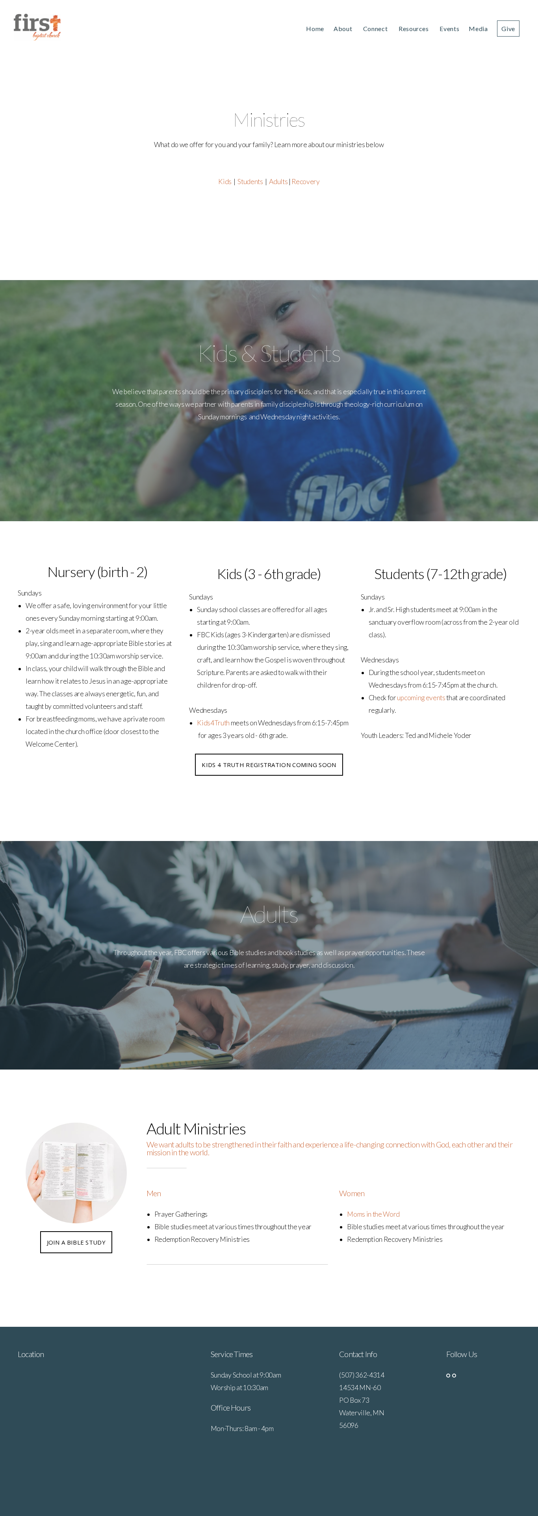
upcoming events (421, 697)
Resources (414, 28)
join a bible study (76, 1242)
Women (351, 1193)
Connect (376, 28)
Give (508, 28)
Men (154, 1193)
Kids (225, 181)
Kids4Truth (213, 723)
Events (449, 28)
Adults (278, 181)
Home (315, 28)
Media (478, 28)
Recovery (305, 181)
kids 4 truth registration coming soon (269, 765)
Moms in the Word (374, 1214)
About (344, 28)
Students (250, 181)
